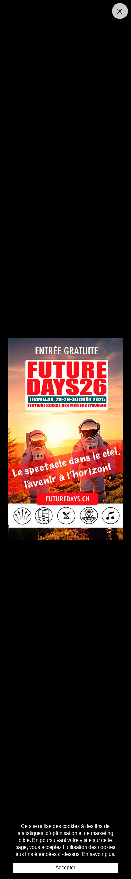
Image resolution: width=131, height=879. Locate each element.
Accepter (65, 867)
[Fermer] (120, 11)
